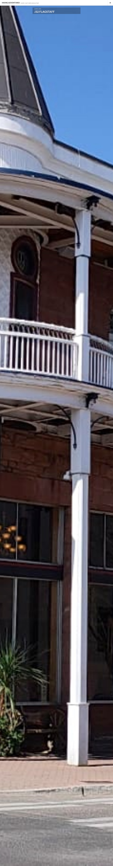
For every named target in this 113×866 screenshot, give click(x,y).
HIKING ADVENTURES (11, 3)
